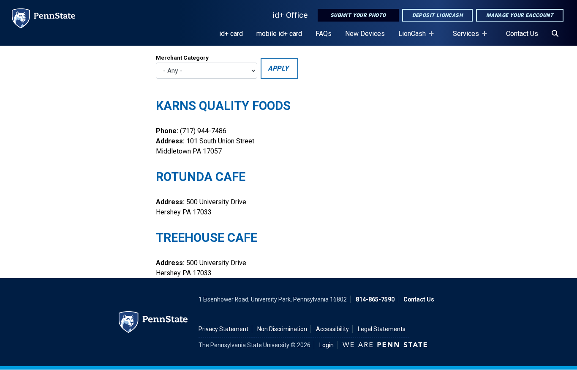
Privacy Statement (223, 329)
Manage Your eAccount (519, 15)
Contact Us (522, 34)
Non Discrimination (282, 329)
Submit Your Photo (358, 15)
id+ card (231, 34)
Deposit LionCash (437, 15)
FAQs (324, 34)
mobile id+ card (279, 34)
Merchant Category (182, 57)
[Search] (555, 34)
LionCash (409, 38)
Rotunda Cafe (200, 177)
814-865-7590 (375, 299)
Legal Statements (382, 329)
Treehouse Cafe (206, 237)
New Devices (365, 34)
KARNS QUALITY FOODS (223, 106)
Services (462, 38)
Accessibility (332, 329)
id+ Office (290, 15)
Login (326, 345)
